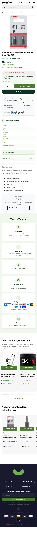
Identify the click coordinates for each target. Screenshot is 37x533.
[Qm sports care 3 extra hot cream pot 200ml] (28, 361)
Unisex (4, 147)
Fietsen (8, 12)
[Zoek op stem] (32, 7)
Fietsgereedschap (16, 12)
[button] (30, 3)
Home (3, 12)
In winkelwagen (25, 86)
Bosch (3, 67)
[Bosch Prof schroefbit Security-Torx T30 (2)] (10, 423)
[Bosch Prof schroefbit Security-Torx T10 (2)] (27, 423)
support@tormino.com (22, 325)
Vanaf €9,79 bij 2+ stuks (8, 64)
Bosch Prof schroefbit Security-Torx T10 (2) (26, 437)
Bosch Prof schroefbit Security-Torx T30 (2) (9, 437)
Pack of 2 (5, 138)
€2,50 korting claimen (18, 499)
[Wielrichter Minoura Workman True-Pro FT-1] (9, 361)
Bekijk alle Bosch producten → (18, 208)
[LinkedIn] (18, 508)
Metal (4, 134)
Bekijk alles (17, 398)
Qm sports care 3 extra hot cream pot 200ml (27, 376)
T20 (4, 142)
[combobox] (18, 7)
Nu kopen (18, 91)
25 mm (4, 130)
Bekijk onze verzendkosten (18, 288)
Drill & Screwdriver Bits (9, 125)
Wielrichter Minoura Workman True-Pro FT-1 (9, 377)
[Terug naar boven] (18, 472)
